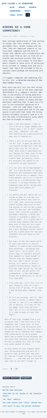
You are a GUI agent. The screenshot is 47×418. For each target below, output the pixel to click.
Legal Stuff (16, 15)
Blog (12, 7)
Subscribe (15, 11)
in (16, 369)
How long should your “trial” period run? (22, 403)
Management (26, 378)
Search (32, 7)
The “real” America (11, 399)
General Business (11, 378)
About (28, 11)
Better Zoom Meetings (12, 390)
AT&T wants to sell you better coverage (21, 406)
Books (22, 7)
